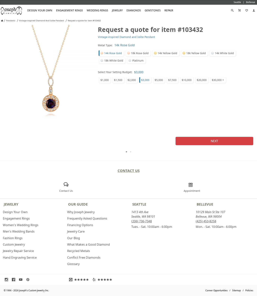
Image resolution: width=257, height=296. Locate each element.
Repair (168, 10)
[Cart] (239, 10)
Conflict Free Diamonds (83, 257)
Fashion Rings (13, 238)
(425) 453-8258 (206, 221)
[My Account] (254, 10)
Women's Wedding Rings (20, 225)
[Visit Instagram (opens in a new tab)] (7, 279)
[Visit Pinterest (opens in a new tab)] (28, 279)
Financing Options (80, 225)
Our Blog (73, 238)
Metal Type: (105, 45)
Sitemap (236, 290)
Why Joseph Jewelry (81, 212)
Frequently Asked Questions (87, 218)
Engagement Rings (69, 10)
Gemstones (153, 10)
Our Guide (78, 204)
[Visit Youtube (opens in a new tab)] (21, 279)
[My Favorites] (246, 10)
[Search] (232, 10)
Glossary (73, 264)
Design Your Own (39, 10)
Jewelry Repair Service (18, 251)
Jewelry (117, 10)
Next (214, 141)
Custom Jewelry (14, 244)
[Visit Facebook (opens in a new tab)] (14, 279)
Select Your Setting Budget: (115, 72)
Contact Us (129, 170)
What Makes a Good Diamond (88, 244)
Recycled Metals (78, 251)
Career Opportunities (216, 290)
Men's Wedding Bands (19, 231)
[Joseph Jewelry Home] (2, 20)
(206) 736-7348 (141, 221)
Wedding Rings (97, 10)
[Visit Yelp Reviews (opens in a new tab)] (103, 279)
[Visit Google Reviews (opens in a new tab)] (79, 279)
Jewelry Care (76, 231)
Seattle (139, 204)
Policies (249, 290)
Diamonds (133, 10)
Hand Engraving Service (20, 257)
